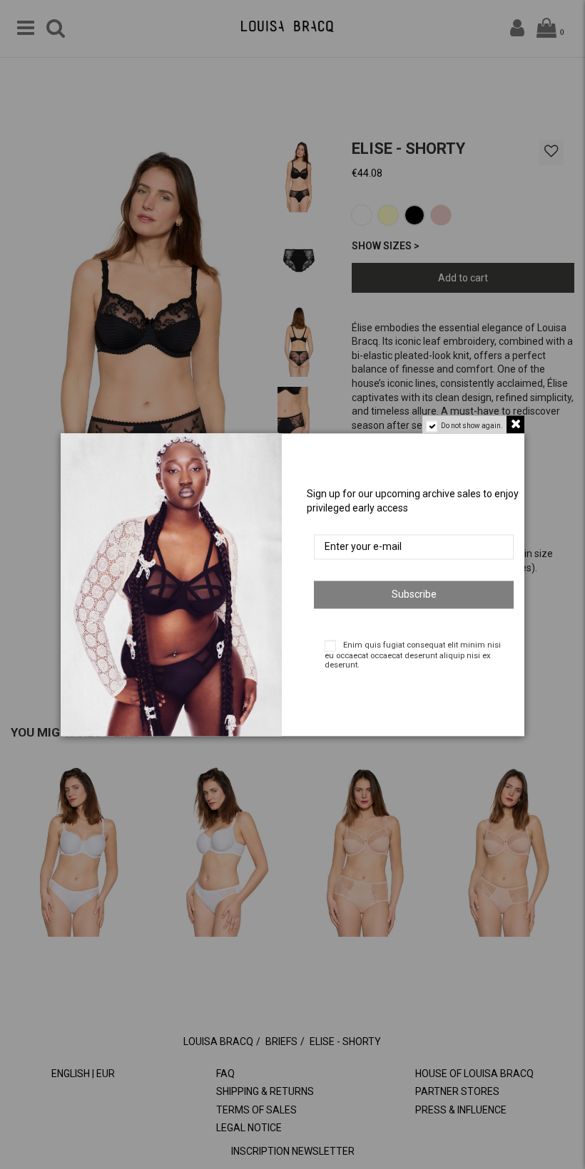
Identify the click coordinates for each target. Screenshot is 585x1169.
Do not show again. (472, 426)
